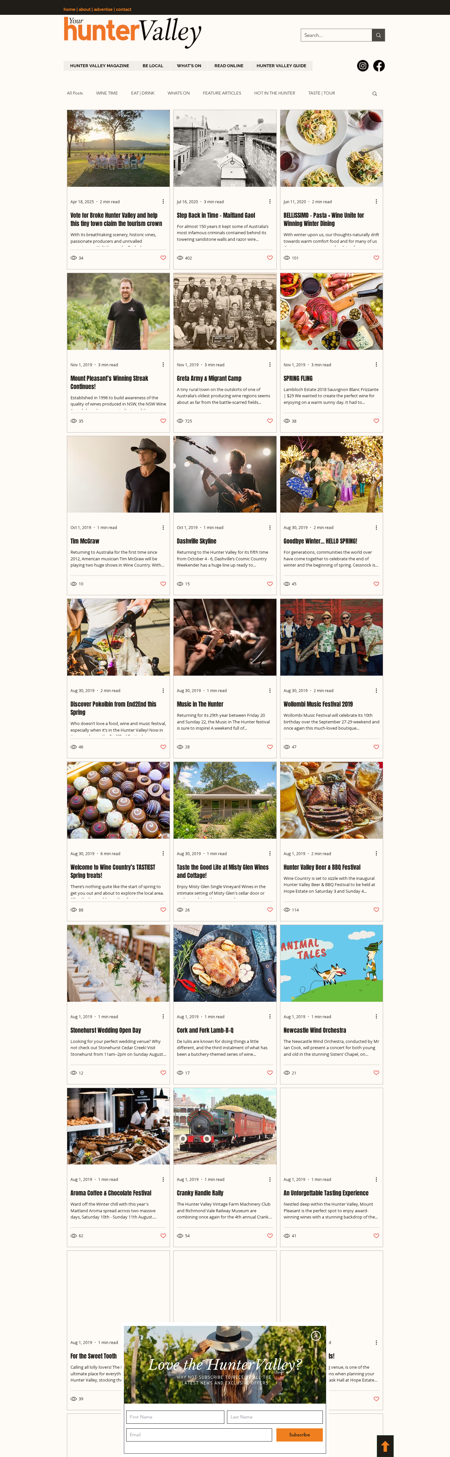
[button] (316, 1336)
